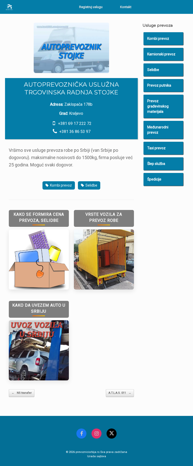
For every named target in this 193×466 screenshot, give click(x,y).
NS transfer (22, 393)
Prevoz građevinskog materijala (158, 106)
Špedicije (154, 179)
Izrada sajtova (96, 456)
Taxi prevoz (156, 148)
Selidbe (91, 185)
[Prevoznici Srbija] (9, 7)
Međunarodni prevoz (157, 129)
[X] (112, 433)
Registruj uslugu (91, 7)
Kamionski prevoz (161, 54)
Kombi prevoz (61, 185)
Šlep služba (156, 164)
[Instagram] (96, 433)
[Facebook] (81, 433)
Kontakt (125, 7)
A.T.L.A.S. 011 (120, 393)
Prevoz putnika (159, 85)
